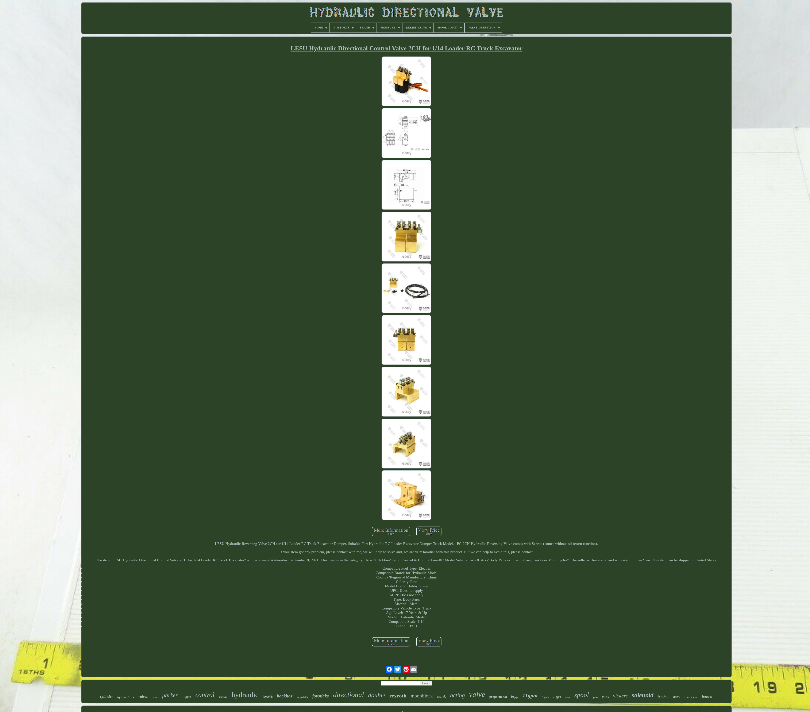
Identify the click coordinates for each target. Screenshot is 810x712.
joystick (268, 696)
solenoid (642, 695)
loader (707, 696)
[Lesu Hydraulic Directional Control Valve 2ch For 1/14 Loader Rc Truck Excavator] (406, 82)
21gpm (557, 696)
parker (170, 695)
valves (143, 696)
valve (477, 694)
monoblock (422, 695)
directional (348, 694)
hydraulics (125, 697)
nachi (676, 696)
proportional (498, 696)
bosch (567, 697)
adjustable (302, 697)
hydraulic (245, 694)
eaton (223, 696)
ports (605, 696)
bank (441, 696)
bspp (514, 696)
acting (457, 695)
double (376, 695)
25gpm (545, 697)
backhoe (285, 695)
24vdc (155, 697)
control (205, 694)
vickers (620, 695)
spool (581, 694)
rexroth (397, 695)
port (595, 697)
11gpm (529, 695)
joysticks (320, 695)
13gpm (186, 696)
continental (691, 696)
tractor (663, 696)
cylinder (106, 696)
